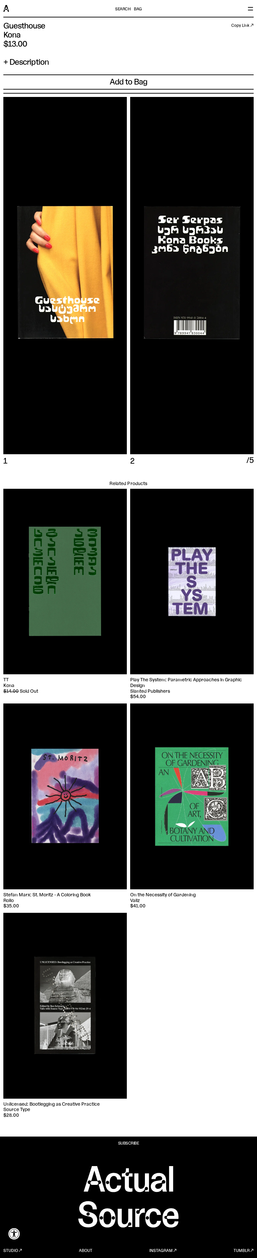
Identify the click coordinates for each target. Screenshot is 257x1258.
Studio (10, 1251)
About (85, 1251)
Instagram (161, 1251)
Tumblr (242, 1251)
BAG (138, 9)
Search (123, 9)
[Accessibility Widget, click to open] (14, 1233)
